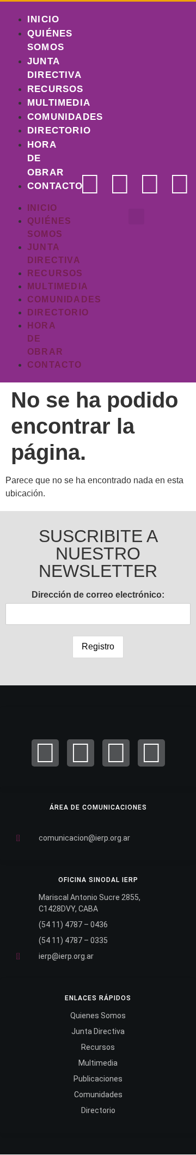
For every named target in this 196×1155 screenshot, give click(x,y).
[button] (136, 216)
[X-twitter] (80, 753)
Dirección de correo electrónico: (98, 594)
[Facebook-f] (89, 184)
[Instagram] (149, 184)
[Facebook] (45, 753)
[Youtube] (179, 184)
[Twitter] (119, 184)
